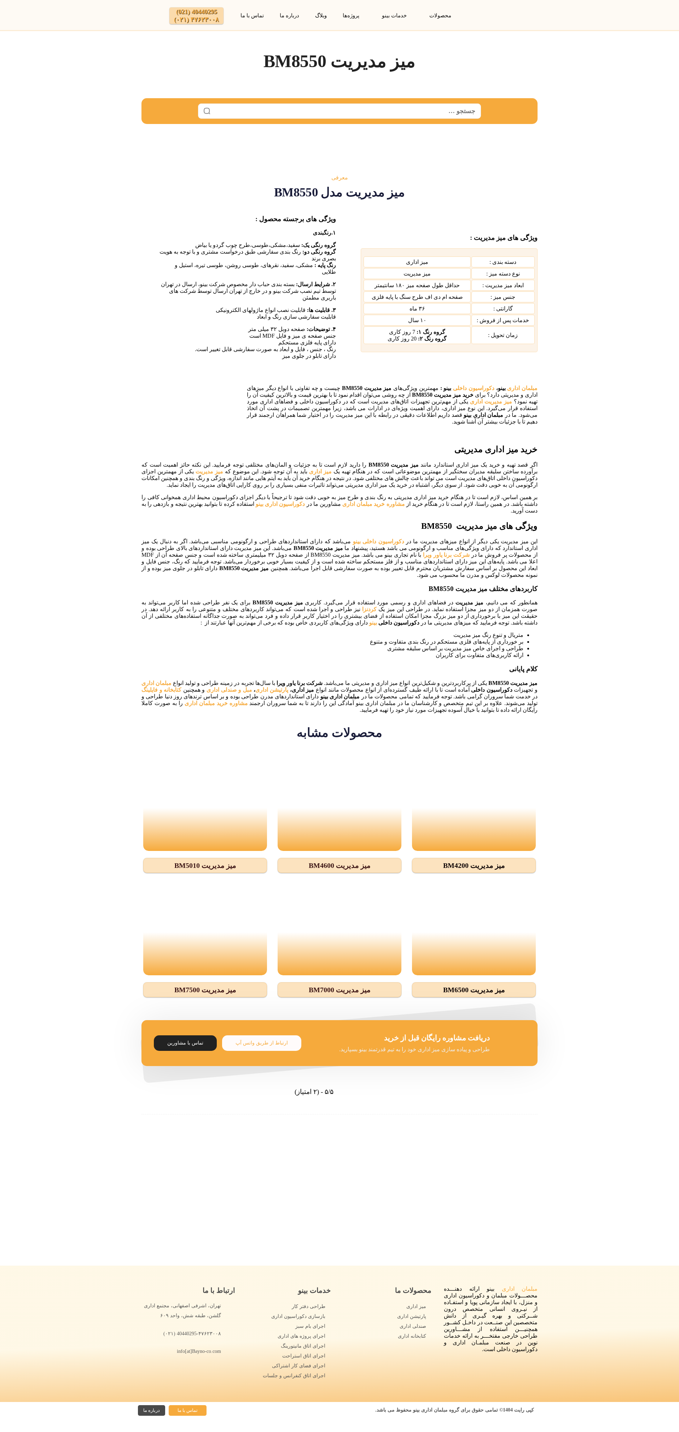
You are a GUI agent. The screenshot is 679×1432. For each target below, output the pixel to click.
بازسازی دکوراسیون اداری (298, 1316)
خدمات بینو (394, 15)
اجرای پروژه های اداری (301, 1336)
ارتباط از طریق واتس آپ (262, 1043)
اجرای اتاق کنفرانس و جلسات (294, 1375)
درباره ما (289, 15)
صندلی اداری (413, 1326)
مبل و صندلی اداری (228, 690)
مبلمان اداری (522, 388)
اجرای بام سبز (310, 1326)
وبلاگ (321, 15)
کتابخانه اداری (412, 1336)
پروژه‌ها (351, 15)
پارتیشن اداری (271, 690)
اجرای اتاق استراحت (303, 1356)
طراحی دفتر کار (308, 1306)
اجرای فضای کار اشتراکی (298, 1365)
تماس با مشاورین (185, 1043)
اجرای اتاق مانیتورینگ (303, 1346)
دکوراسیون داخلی (474, 388)
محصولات (440, 15)
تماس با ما (252, 15)
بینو (373, 623)
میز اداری (416, 1306)
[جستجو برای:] (339, 111)
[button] (474, 865)
